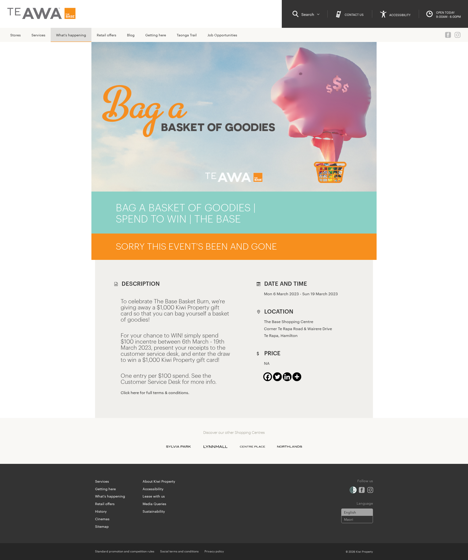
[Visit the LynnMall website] (215, 446)
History (101, 511)
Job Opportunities (222, 34)
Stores (15, 34)
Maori (348, 519)
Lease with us (154, 496)
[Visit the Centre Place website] (252, 446)
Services (38, 34)
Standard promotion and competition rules (124, 551)
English (350, 512)
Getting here (155, 34)
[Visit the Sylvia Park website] (178, 446)
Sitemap (102, 526)
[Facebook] (267, 376)
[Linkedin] (287, 376)
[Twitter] (277, 376)
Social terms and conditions (179, 551)
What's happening (71, 34)
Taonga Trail (187, 34)
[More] (296, 376)
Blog (131, 34)
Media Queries (154, 503)
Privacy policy (214, 551)
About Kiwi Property (159, 481)
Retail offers (106, 34)
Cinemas (102, 518)
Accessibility (153, 488)
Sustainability (154, 511)
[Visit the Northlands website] (289, 446)
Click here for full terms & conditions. (155, 392)
